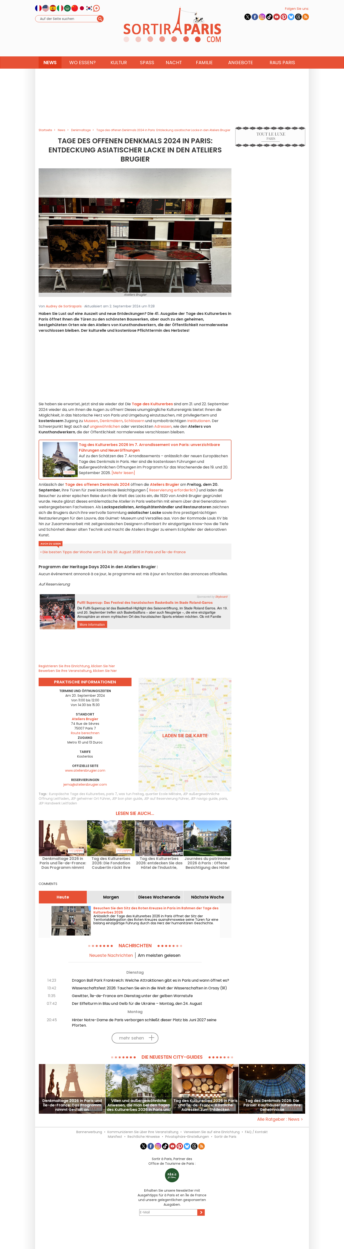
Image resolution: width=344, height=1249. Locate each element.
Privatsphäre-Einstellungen (187, 1136)
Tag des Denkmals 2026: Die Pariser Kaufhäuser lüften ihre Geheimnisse (272, 1105)
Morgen (111, 897)
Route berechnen (85, 733)
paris (223, 798)
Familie (204, 62)
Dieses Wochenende (159, 897)
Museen (91, 421)
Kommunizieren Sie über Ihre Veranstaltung (142, 1132)
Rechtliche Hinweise (144, 1136)
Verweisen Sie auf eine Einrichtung (212, 1132)
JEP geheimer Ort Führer (90, 798)
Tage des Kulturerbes (152, 404)
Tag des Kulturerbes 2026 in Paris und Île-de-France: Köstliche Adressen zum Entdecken (205, 1105)
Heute (63, 897)
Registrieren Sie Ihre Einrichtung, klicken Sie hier (77, 666)
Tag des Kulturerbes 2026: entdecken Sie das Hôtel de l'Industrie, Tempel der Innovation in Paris (159, 863)
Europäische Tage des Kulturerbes (77, 794)
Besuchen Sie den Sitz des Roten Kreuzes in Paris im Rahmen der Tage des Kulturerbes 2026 (156, 910)
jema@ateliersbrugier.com (85, 784)
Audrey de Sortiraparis (64, 306)
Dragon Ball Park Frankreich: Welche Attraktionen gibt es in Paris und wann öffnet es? (150, 980)
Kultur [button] (118, 62)
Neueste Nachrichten (111, 955)
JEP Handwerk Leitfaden (58, 803)
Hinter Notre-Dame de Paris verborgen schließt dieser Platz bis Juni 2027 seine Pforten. (144, 1022)
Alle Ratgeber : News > (280, 1119)
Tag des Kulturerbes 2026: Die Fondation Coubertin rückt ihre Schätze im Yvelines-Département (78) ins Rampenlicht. (111, 863)
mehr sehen (131, 1038)
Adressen (163, 426)
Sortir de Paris (225, 1136)
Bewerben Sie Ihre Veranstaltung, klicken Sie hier (78, 670)
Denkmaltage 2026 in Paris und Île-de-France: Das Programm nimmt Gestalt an (63, 863)
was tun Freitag (131, 794)
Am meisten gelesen (159, 955)
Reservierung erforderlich (172, 490)
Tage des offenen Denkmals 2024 (97, 484)
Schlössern (134, 421)
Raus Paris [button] (282, 62)
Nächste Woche (207, 897)
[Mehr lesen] (123, 472)
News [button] (50, 62)
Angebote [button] (240, 62)
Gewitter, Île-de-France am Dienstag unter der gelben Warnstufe (132, 995)
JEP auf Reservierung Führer (166, 798)
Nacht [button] (174, 62)
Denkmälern (111, 421)
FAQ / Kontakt (256, 1132)
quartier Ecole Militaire (163, 794)
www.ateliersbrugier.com (85, 770)
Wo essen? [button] (82, 62)
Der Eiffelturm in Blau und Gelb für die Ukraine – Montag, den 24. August (137, 1003)
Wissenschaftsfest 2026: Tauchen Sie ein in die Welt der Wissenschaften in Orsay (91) (149, 988)
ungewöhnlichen (105, 426)
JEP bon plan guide (127, 798)
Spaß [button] (147, 62)
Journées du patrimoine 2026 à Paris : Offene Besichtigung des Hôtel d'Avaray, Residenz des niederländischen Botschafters (207, 863)
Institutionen (198, 421)
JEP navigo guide (204, 798)
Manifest (115, 1136)
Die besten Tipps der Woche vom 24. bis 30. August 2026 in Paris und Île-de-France (114, 551)
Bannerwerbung (89, 1132)
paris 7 (111, 794)
